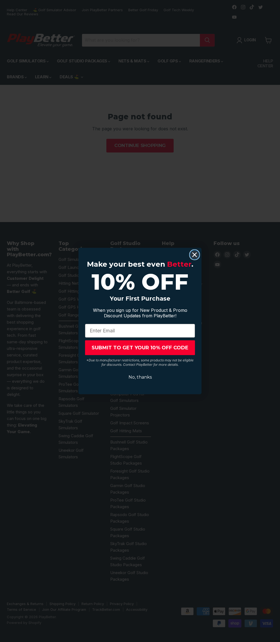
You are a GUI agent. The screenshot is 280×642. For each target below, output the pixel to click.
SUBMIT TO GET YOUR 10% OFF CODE (140, 348)
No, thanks (140, 377)
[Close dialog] (194, 255)
